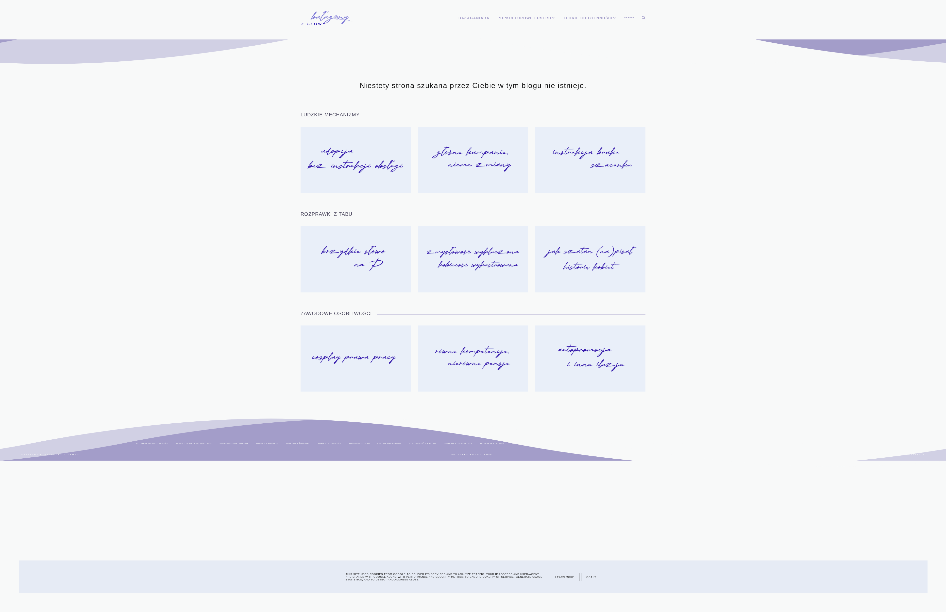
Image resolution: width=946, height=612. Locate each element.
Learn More (564, 577)
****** (629, 18)
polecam (710, 443)
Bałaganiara (474, 18)
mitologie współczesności (152, 443)
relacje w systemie (492, 443)
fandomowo (556, 443)
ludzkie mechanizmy (389, 443)
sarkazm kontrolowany (234, 443)
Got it (591, 577)
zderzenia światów (297, 443)
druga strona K (658, 443)
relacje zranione (766, 443)
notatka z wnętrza (267, 443)
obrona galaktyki (687, 443)
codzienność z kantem (422, 443)
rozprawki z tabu (359, 443)
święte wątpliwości (583, 443)
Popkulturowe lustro (525, 18)
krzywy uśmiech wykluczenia (194, 443)
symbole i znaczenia (735, 443)
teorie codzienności (329, 443)
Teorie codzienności (588, 18)
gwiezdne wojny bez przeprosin (622, 443)
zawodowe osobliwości (458, 443)
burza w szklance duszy (526, 443)
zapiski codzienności (797, 443)
